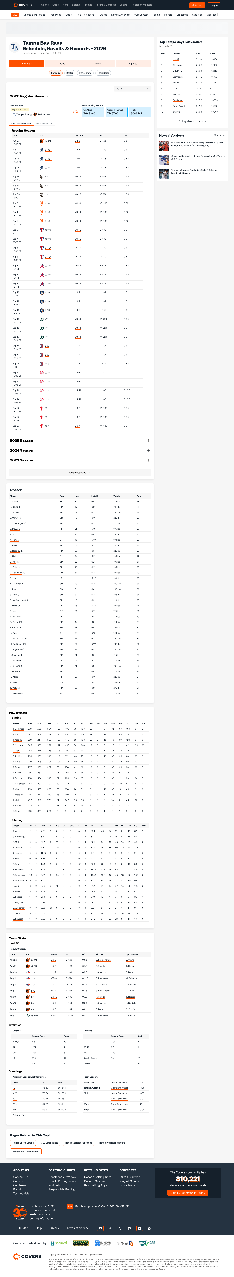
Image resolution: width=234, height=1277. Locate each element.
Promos (88, 4)
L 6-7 (77, 408)
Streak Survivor (130, 1177)
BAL (33, 990)
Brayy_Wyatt (179, 106)
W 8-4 (78, 319)
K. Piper (13, 633)
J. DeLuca (15, 529)
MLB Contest (141, 14)
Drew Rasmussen (119, 1098)
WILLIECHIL (178, 94)
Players (168, 14)
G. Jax (13, 561)
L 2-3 (77, 140)
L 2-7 (77, 149)
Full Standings (19, 1115)
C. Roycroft (15, 649)
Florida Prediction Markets (112, 1142)
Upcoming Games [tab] (21, 123)
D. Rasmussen (16, 638)
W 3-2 (78, 230)
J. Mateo (14, 589)
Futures (102, 14)
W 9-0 (78, 203)
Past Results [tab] (44, 123)
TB (14, 1087)
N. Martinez (15, 583)
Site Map (22, 1228)
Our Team (19, 1185)
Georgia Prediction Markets (26, 1151)
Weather (211, 14)
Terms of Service (78, 1228)
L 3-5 (53, 966)
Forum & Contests (106, 4)
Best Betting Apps (95, 1185)
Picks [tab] (98, 63)
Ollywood (177, 65)
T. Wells (13, 688)
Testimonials (21, 1193)
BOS (47, 346)
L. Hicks (14, 556)
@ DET (48, 150)
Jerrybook (178, 77)
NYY (15, 1093)
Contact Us (20, 1177)
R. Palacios (15, 616)
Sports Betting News (62, 1181)
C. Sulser (14, 666)
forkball (176, 82)
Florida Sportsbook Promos (78, 1142)
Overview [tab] (26, 63)
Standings (182, 14)
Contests (128, 1170)
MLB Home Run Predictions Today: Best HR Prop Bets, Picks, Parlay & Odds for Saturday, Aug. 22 (197, 144)
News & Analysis (120, 14)
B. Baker (14, 507)
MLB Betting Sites (49, 1142)
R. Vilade (14, 677)
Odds (55, 4)
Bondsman (178, 100)
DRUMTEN (178, 71)
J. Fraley (14, 545)
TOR (33, 972)
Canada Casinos (94, 1181)
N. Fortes (14, 540)
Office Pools (128, 1185)
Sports (45, 4)
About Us (21, 1170)
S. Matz (13, 594)
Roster (69, 73)
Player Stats (85, 73)
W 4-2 (78, 176)
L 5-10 (54, 984)
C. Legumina (16, 572)
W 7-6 (54, 978)
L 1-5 (53, 972)
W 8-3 (78, 265)
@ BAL (48, 141)
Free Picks (55, 14)
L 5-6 (53, 1009)
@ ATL (48, 265)
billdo (175, 88)
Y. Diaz (13, 534)
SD (46, 176)
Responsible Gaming (62, 1189)
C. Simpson (15, 660)
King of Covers (129, 1181)
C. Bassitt (130, 1009)
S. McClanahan (17, 600)
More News (219, 135)
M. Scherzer (132, 978)
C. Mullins (14, 611)
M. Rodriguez (16, 644)
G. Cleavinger (16, 523)
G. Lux (13, 578)
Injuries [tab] (133, 63)
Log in (214, 5)
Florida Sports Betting (23, 1142)
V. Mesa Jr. (15, 605)
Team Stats (103, 73)
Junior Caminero (119, 1082)
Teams (156, 14)
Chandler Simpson (119, 1087)
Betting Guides (62, 1170)
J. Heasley (15, 550)
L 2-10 (54, 996)
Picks (65, 4)
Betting (76, 4)
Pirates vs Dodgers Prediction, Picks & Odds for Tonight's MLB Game (194, 171)
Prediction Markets (141, 4)
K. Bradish (131, 1003)
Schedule (55, 73)
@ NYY (48, 372)
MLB (15, 14)
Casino (123, 4)
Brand (17, 1189)
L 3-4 (53, 1003)
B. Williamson (16, 693)
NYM (47, 203)
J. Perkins (130, 1015)
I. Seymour (15, 655)
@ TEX (48, 230)
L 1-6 (77, 345)
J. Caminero (15, 518)
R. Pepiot (14, 622)
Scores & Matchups (34, 14)
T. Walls (13, 682)
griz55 (176, 59)
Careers (18, 1181)
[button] (148, 96)
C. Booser (14, 512)
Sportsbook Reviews (62, 1177)
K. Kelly (13, 567)
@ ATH (34, 1015)
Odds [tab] (62, 63)
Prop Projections (85, 14)
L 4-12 (78, 372)
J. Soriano (131, 984)
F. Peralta (14, 627)
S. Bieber (130, 972)
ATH (47, 319)
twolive (176, 112)
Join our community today (188, 1192)
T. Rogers (130, 966)
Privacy (54, 1228)
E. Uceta (14, 671)
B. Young (130, 959)
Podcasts (55, 1185)
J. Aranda (14, 501)
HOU (47, 292)
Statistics (197, 14)
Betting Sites (96, 1170)
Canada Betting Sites (97, 1177)
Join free (197, 5)
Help (39, 1228)
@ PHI (48, 408)
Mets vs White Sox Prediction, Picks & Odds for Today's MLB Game (198, 158)
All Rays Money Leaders (192, 121)
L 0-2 (77, 292)
